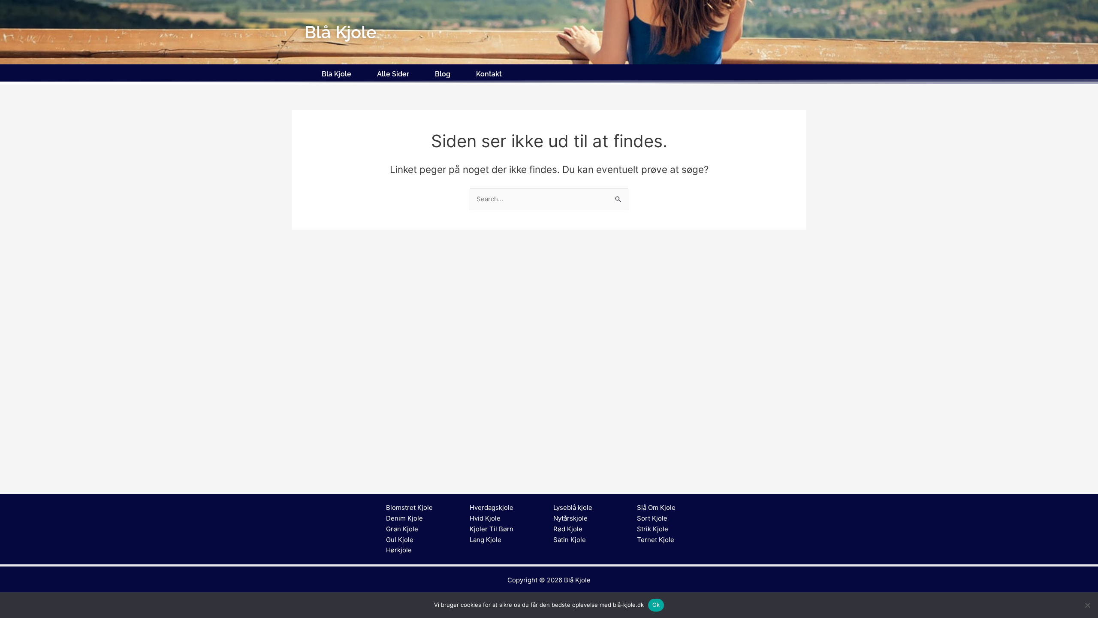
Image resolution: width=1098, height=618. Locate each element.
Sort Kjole (652, 518)
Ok (656, 604)
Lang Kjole (485, 540)
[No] (1087, 605)
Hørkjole (399, 550)
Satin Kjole (569, 540)
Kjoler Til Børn (491, 529)
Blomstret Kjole (409, 507)
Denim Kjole (404, 518)
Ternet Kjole (655, 540)
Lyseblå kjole (572, 507)
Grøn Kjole (402, 529)
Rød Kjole (567, 529)
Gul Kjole (399, 540)
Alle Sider (393, 74)
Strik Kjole (652, 529)
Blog (442, 74)
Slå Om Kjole (656, 507)
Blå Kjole (336, 74)
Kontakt (489, 74)
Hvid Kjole (485, 518)
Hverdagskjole (491, 507)
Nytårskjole (570, 518)
